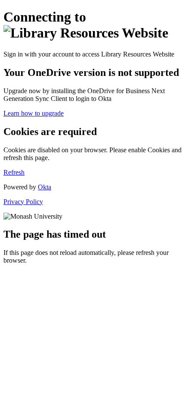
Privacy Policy (23, 201)
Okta (44, 187)
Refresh (14, 172)
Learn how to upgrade (33, 113)
